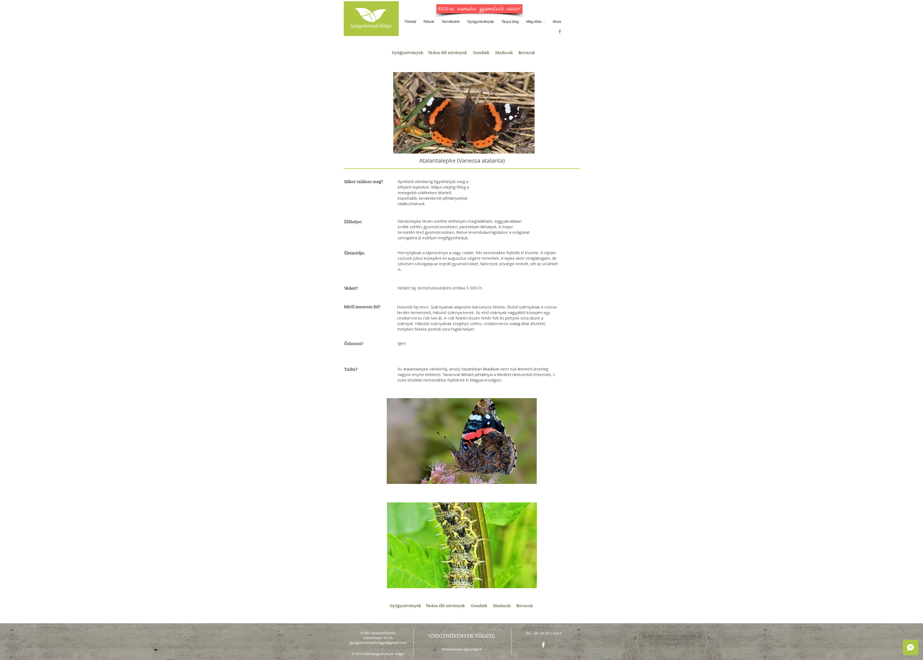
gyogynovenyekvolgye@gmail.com (378, 642)
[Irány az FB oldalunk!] (560, 31)
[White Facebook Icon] (543, 644)
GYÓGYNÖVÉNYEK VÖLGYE (462, 636)
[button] (535, 21)
